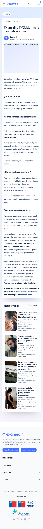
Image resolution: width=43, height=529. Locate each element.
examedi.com (26, 295)
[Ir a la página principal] (13, 3)
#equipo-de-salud (13, 21)
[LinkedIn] (25, 519)
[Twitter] (21, 519)
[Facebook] (14, 519)
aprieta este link (19, 190)
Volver (8, 14)
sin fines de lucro (29, 102)
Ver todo (34, 306)
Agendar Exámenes (11, 450)
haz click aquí (19, 187)
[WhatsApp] (29, 519)
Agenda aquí (9, 283)
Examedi (13, 37)
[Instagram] (18, 519)
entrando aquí (9, 222)
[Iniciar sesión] (33, 3)
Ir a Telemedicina (29, 450)
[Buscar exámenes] (28, 3)
